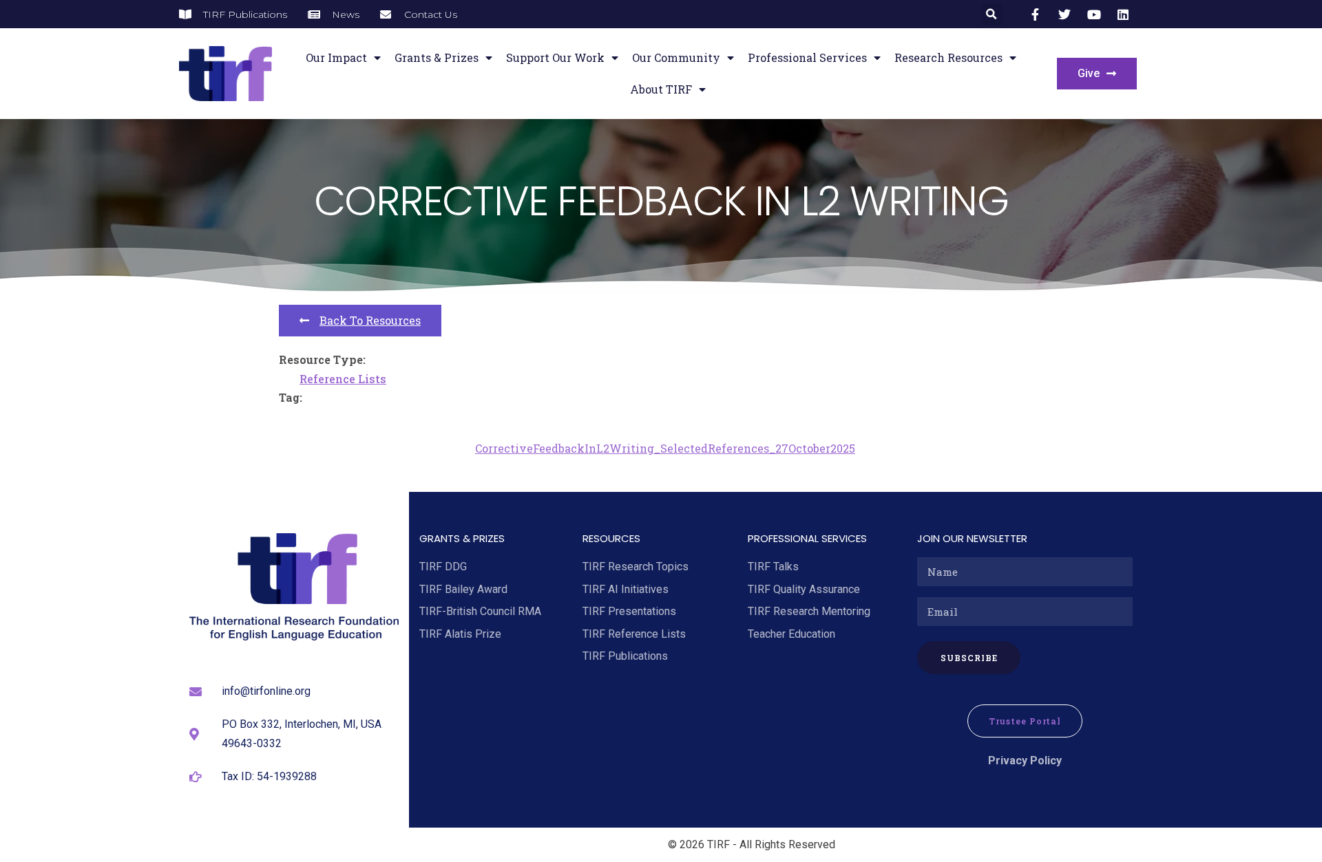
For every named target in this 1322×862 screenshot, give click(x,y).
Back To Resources (370, 320)
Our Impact (336, 57)
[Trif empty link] (1037, 14)
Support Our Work (555, 57)
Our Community (676, 57)
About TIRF (661, 89)
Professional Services (807, 57)
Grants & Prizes (437, 57)
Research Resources (948, 57)
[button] (992, 14)
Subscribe (969, 657)
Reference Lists (343, 378)
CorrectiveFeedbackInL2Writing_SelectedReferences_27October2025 (665, 448)
